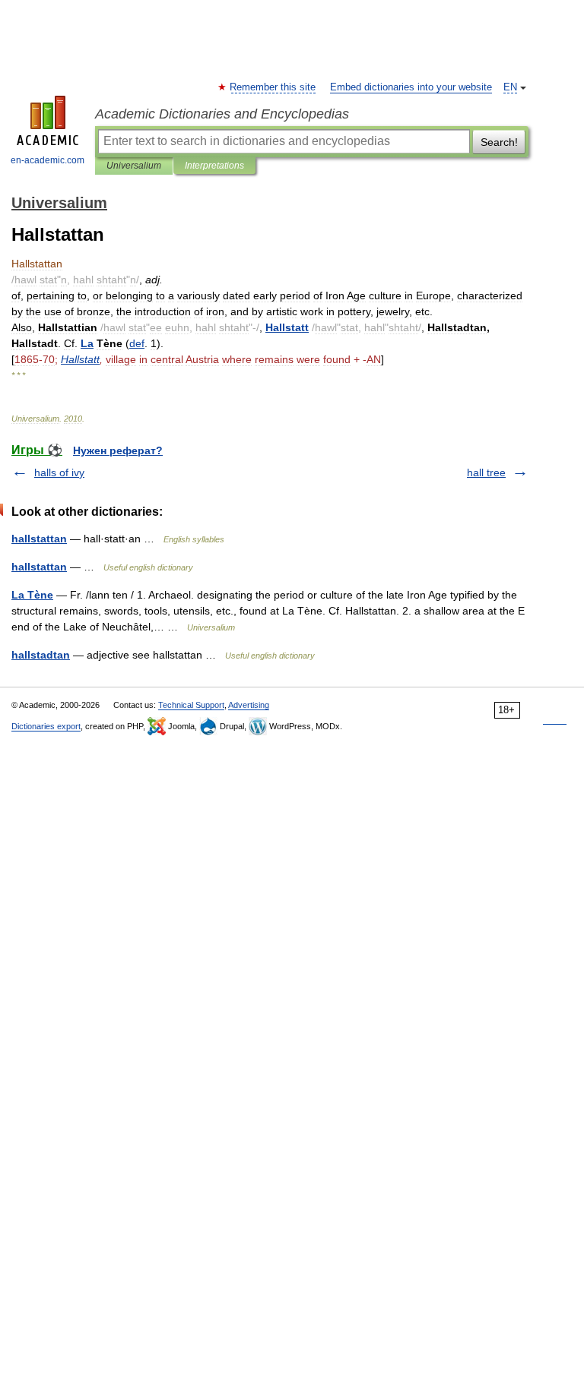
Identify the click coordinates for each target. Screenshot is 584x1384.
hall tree (486, 472)
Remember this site (273, 87)
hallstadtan (40, 655)
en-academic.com (47, 160)
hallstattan (39, 538)
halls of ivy (59, 472)
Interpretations (214, 165)
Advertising (248, 704)
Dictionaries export (46, 726)
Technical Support (191, 704)
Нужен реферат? (118, 450)
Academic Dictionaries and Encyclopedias (222, 114)
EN (510, 87)
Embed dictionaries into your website (411, 87)
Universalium (133, 165)
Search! (499, 142)
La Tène (32, 595)
